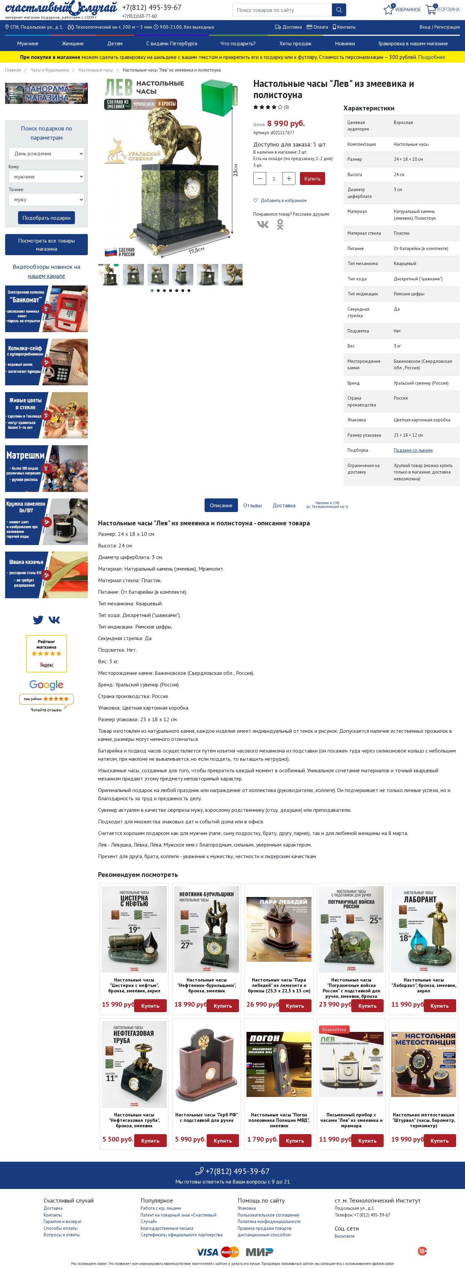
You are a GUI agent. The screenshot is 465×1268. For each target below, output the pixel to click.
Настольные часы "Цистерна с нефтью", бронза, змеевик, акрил (134, 985)
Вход (425, 27)
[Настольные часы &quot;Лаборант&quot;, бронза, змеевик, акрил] (423, 929)
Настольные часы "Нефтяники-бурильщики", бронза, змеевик (206, 985)
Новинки (345, 43)
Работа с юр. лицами (161, 1208)
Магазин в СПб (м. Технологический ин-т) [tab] (327, 504)
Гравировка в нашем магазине (413, 43)
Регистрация (447, 27)
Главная (13, 70)
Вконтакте (345, 1236)
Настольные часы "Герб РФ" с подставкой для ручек (206, 1117)
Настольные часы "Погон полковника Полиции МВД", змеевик (278, 1120)
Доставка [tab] (284, 505)
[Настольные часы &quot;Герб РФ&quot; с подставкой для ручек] (206, 1064)
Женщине (73, 43)
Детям (115, 43)
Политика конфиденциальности (269, 1221)
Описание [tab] (221, 505)
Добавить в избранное (282, 200)
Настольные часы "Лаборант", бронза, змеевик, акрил (423, 985)
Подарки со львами (413, 450)
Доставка (292, 27)
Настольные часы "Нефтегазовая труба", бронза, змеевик (134, 1120)
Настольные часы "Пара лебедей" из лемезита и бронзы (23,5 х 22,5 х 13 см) (279, 985)
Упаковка (247, 1208)
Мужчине (27, 43)
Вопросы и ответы (62, 1235)
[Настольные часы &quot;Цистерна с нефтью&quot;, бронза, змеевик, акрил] (134, 929)
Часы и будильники (50, 70)
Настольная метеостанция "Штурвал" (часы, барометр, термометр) (423, 1120)
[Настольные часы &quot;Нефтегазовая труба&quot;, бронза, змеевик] (134, 1064)
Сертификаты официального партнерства (182, 1235)
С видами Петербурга (171, 43)
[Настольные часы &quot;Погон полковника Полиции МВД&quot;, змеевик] (278, 1064)
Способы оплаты (61, 1228)
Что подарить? (238, 43)
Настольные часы (96, 70)
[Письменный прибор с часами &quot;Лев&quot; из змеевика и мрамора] (351, 1064)
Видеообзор (334, 1029)
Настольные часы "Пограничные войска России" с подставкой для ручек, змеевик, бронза (351, 988)
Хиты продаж (295, 43)
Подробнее (431, 56)
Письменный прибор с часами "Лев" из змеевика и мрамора (351, 1120)
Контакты (346, 27)
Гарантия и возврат (63, 1221)
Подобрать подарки (46, 217)
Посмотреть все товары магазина (46, 244)
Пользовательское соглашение (269, 1215)
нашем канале (46, 276)
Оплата (321, 27)
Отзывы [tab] (252, 505)
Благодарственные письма (167, 1228)
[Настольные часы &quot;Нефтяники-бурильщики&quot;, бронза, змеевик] (206, 929)
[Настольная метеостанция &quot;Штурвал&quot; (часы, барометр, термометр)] (423, 1064)
